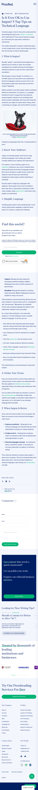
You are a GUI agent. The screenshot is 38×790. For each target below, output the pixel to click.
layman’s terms (20, 191)
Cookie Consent (28, 787)
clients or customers (26, 34)
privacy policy (15, 256)
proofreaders (30, 462)
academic (5, 167)
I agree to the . (12, 256)
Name (3, 514)
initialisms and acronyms (22, 384)
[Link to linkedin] (6, 481)
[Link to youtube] (25, 756)
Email (3, 521)
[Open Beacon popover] (31, 776)
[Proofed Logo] (7, 4)
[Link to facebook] (3, 481)
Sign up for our (10, 490)
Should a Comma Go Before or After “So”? (16, 617)
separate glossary (10, 395)
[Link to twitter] (9, 481)
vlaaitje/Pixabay (21, 137)
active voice (13, 339)
